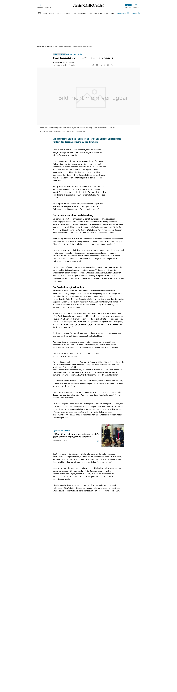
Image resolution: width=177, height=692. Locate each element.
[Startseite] (88, 5)
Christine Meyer (62, 440)
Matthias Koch (69, 62)
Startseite (40, 47)
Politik (49, 47)
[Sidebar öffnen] (39, 13)
